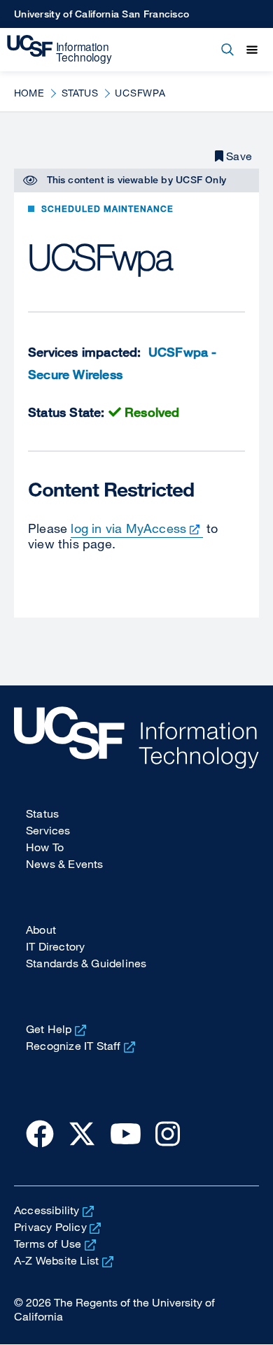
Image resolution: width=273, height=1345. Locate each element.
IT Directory (55, 946)
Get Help (49, 1029)
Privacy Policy (50, 1227)
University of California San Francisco (101, 14)
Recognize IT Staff (73, 1046)
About (41, 930)
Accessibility (47, 1210)
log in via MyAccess (128, 528)
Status (80, 93)
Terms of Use (47, 1244)
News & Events (65, 864)
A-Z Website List (56, 1260)
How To (45, 847)
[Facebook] (40, 1133)
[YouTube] (125, 1133)
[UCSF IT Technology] (59, 49)
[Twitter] (82, 1133)
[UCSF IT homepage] (136, 737)
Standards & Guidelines (86, 963)
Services (48, 830)
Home (29, 93)
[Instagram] (167, 1133)
